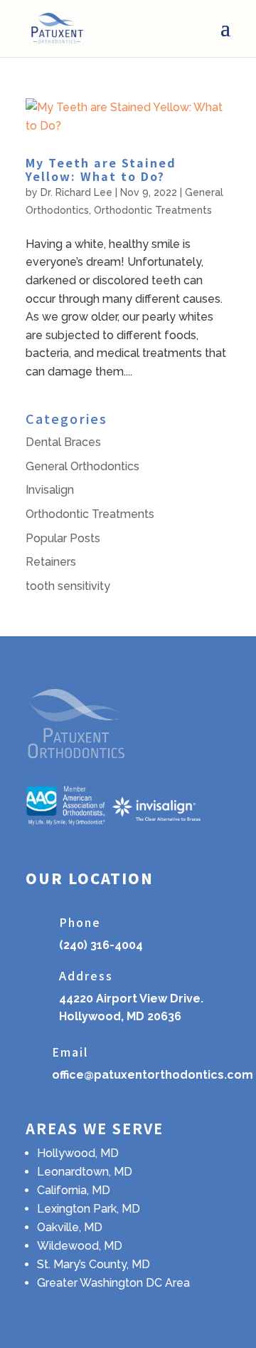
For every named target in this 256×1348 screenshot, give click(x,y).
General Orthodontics (82, 466)
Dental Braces (63, 442)
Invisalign (50, 490)
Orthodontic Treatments (153, 210)
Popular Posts (63, 538)
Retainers (51, 562)
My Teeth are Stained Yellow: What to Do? (101, 169)
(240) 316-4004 (101, 945)
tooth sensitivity (68, 586)
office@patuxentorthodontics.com (152, 1075)
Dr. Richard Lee (76, 192)
